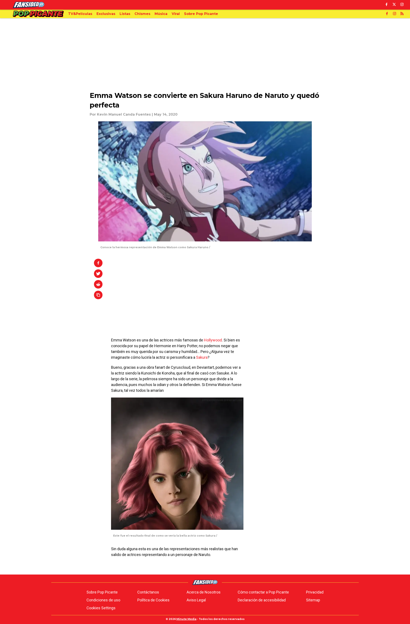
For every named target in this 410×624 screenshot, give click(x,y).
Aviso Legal (196, 600)
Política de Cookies (153, 600)
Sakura (202, 357)
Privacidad (315, 592)
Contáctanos (148, 592)
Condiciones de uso (103, 600)
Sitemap (313, 600)
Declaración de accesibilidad (262, 600)
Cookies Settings (101, 608)
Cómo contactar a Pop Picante (263, 592)
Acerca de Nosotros (204, 592)
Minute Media (186, 619)
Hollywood (213, 340)
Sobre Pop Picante (102, 592)
